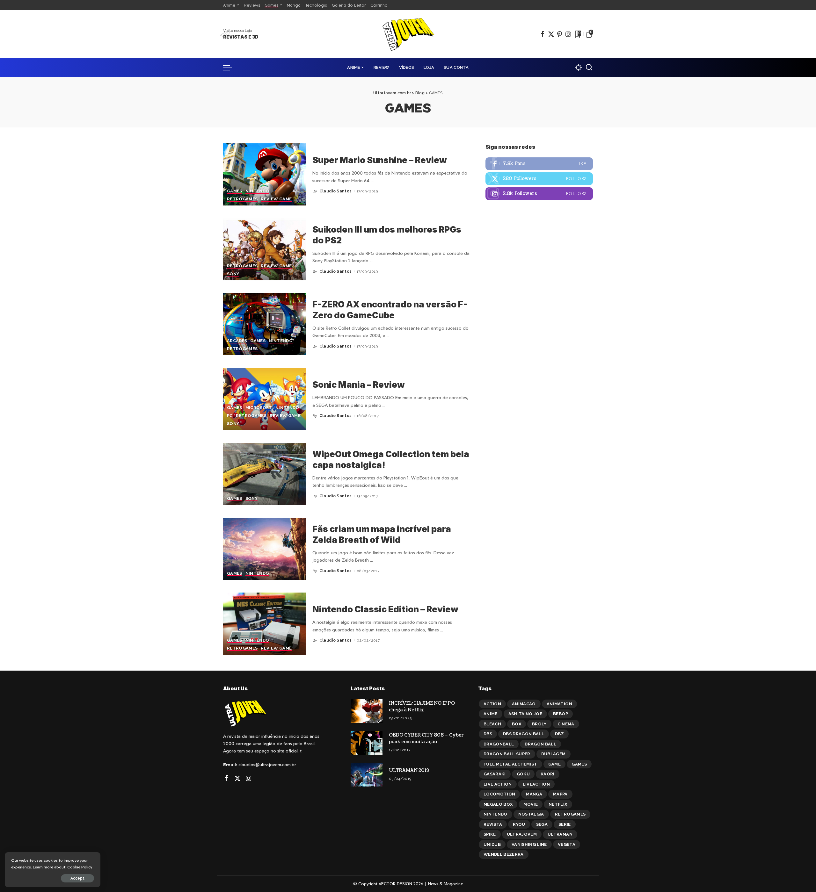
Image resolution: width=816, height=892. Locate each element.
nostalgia (531, 814)
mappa (560, 794)
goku (523, 774)
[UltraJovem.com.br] (408, 34)
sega (542, 824)
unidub (492, 844)
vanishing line (529, 844)
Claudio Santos (335, 191)
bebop (560, 713)
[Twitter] (551, 34)
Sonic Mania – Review (358, 384)
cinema (565, 724)
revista (493, 824)
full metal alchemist (510, 764)
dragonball (499, 744)
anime (491, 713)
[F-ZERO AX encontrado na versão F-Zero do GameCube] (264, 324)
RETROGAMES (242, 199)
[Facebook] (542, 34)
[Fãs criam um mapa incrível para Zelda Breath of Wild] (264, 549)
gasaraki (495, 774)
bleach (492, 724)
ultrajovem (522, 834)
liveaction (536, 784)
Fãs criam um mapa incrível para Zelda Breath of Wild (381, 534)
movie (530, 804)
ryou (519, 824)
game (554, 764)
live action (498, 784)
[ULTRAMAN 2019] (366, 775)
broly (539, 724)
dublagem (553, 754)
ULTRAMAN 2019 (409, 770)
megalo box (498, 804)
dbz (559, 733)
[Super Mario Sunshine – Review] (264, 174)
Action (492, 703)
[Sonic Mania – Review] (264, 399)
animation (559, 703)
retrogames (570, 814)
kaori (548, 774)
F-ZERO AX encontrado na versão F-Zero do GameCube (389, 309)
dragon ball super (507, 754)
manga (534, 794)
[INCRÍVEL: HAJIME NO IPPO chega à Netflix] (366, 711)
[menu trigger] (230, 67)
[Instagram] (568, 34)
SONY (233, 274)
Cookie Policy (79, 866)
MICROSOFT (258, 408)
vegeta (566, 844)
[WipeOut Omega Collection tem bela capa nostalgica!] (264, 474)
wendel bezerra (504, 854)
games (579, 764)
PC (230, 416)
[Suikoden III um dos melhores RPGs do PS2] (264, 249)
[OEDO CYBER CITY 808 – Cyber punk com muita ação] (366, 743)
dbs (488, 733)
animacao (524, 703)
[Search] (589, 67)
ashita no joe (525, 713)
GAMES (234, 191)
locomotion (499, 794)
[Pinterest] (560, 34)
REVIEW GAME (276, 199)
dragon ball (540, 744)
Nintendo (495, 814)
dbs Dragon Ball (523, 733)
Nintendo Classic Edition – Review (385, 609)
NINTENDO (257, 191)
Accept (77, 878)
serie (564, 824)
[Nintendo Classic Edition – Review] (264, 624)
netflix (558, 804)
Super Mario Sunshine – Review (379, 160)
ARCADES (237, 341)
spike (490, 834)
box (516, 724)
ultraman (560, 834)
